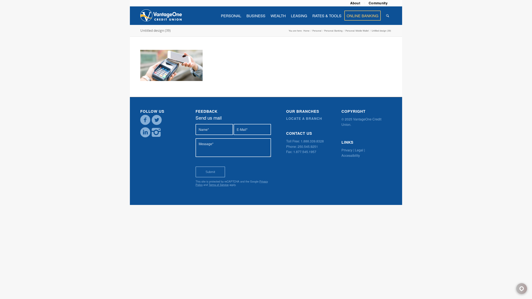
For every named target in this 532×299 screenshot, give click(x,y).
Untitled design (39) (155, 30)
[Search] (387, 15)
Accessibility (350, 155)
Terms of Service (219, 185)
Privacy (346, 150)
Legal (359, 150)
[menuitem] (355, 3)
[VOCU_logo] (161, 15)
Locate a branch (304, 118)
